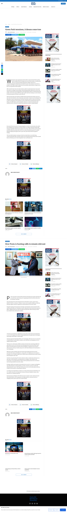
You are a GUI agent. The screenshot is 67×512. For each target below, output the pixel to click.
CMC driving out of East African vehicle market (12, 469)
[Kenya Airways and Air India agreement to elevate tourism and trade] (33, 447)
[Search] (65, 1)
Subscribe (63, 3)
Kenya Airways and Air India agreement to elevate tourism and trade (33, 454)
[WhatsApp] (2, 70)
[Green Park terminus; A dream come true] (23, 49)
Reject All (56, 509)
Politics (17, 6)
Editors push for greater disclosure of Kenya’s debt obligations (14, 213)
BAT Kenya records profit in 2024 (11, 453)
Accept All (63, 509)
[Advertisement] (33, 16)
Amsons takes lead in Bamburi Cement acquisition (32, 469)
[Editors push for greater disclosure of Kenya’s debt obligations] (14, 206)
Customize (50, 509)
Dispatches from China (37, 6)
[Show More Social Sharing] (26, 35)
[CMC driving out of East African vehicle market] (14, 462)
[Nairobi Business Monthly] (33, 4)
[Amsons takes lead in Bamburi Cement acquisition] (33, 462)
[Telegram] (2, 72)
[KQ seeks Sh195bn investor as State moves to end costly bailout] (47, 80)
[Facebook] (2, 66)
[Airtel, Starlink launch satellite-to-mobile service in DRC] (33, 222)
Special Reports (24, 6)
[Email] (2, 74)
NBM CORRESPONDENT (11, 32)
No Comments (29, 32)
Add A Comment (23, 474)
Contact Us (53, 6)
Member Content (46, 6)
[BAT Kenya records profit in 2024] (14, 447)
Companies (7, 241)
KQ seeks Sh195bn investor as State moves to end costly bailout (56, 80)
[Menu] (2, 4)
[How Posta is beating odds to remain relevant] (23, 263)
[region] (33, 509)
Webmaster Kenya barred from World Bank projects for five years (33, 213)
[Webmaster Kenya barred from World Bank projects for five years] (33, 206)
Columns (30, 6)
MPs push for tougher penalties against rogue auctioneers (13, 229)
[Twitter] (2, 68)
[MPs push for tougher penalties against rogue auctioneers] (14, 222)
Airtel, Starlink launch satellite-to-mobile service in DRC (33, 229)
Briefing (12, 6)
